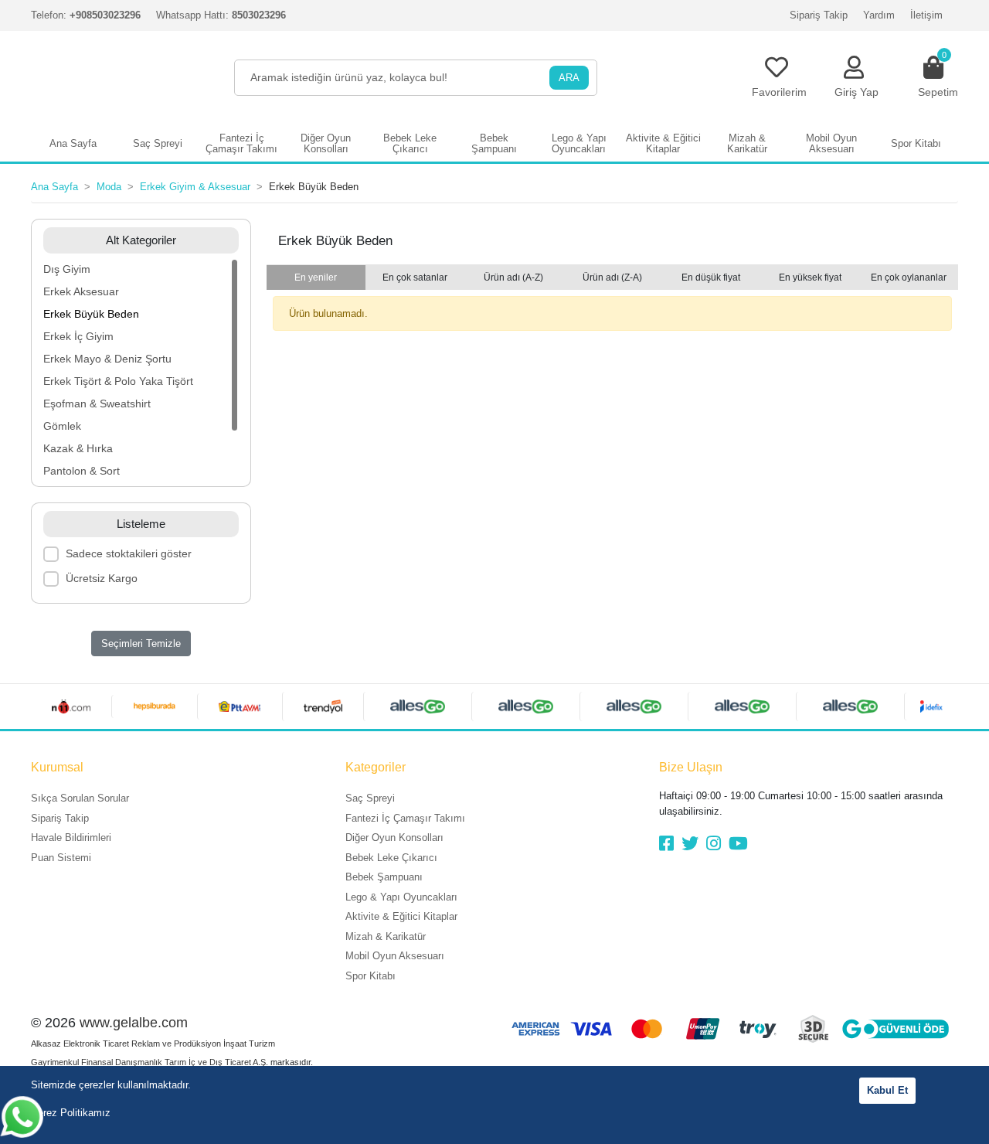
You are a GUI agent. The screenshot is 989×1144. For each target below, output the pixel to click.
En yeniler (315, 277)
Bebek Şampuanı (384, 877)
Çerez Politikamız (70, 1112)
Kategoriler (375, 767)
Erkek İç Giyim (78, 336)
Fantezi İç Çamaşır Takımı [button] (241, 143)
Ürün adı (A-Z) (513, 277)
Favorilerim (779, 92)
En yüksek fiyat (810, 277)
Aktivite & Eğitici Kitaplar (401, 916)
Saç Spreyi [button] (157, 143)
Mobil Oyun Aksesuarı (394, 956)
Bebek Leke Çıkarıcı (391, 857)
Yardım (879, 15)
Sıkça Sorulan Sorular (80, 798)
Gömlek (62, 426)
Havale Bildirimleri (71, 837)
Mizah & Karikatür (385, 936)
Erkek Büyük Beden (91, 314)
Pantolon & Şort (81, 471)
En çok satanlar (414, 277)
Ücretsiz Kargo (102, 578)
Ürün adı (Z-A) (612, 277)
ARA (569, 77)
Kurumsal (57, 767)
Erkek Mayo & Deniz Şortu (107, 358)
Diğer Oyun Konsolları (394, 837)
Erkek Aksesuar (81, 291)
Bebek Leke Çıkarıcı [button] (410, 143)
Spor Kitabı (370, 976)
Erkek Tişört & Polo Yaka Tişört (118, 381)
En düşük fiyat (710, 277)
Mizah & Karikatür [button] (747, 143)
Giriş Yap (856, 92)
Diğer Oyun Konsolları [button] (326, 143)
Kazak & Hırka (78, 448)
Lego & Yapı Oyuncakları (401, 897)
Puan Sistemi (61, 857)
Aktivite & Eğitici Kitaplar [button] (663, 143)
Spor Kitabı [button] (916, 143)
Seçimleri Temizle (141, 643)
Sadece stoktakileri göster (129, 553)
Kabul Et (887, 1090)
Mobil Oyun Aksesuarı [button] (831, 143)
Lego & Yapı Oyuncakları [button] (579, 143)
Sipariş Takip (819, 15)
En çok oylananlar (909, 277)
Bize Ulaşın (690, 767)
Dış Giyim (66, 269)
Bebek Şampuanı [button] (494, 143)
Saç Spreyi (370, 798)
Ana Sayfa (73, 143)
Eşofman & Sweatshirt (97, 403)
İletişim (926, 15)
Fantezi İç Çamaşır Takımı (405, 818)
